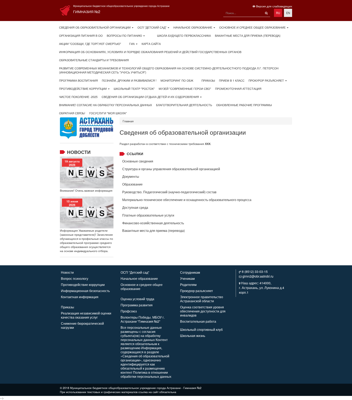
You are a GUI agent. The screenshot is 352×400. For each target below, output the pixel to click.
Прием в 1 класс (231, 80)
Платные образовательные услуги (148, 215)
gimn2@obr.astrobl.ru (257, 276)
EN (288, 13)
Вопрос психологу (74, 278)
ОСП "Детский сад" (152, 27)
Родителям (188, 284)
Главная (128, 121)
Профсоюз (129, 311)
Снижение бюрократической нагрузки (82, 325)
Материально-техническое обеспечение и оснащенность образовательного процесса (186, 199)
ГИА (132, 44)
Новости (79, 152)
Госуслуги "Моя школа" (108, 113)
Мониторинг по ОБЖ (177, 80)
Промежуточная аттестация (238, 89)
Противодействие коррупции (83, 89)
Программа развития (137, 305)
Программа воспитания (78, 80)
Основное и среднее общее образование (252, 27)
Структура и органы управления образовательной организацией (171, 169)
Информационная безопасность (85, 290)
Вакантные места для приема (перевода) (247, 35)
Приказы (208, 80)
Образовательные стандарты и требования (94, 60)
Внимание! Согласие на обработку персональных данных (105, 105)
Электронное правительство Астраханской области (201, 298)
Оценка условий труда (137, 299)
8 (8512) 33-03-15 (255, 271)
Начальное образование (193, 27)
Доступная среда (135, 207)
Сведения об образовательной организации (95, 27)
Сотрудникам (190, 272)
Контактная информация (79, 296)
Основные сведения (137, 161)
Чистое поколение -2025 (78, 97)
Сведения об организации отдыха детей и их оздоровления (151, 97)
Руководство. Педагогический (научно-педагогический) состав (169, 192)
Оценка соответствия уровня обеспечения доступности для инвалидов (203, 311)
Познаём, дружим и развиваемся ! (129, 80)
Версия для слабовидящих (273, 6)
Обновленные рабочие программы (244, 105)
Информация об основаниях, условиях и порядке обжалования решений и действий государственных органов (150, 52)
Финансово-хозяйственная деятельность (153, 223)
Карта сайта (151, 44)
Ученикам (187, 278)
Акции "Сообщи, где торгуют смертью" (90, 44)
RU (278, 13)
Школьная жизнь (192, 335)
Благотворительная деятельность (184, 105)
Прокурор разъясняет (267, 80)
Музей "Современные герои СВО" (185, 89)
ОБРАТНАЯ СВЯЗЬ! (72, 113)
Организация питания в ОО (81, 35)
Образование (132, 184)
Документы (130, 176)
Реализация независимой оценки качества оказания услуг (86, 315)
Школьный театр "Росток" (134, 89)
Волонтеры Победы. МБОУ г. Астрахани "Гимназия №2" (143, 319)
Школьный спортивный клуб (201, 329)
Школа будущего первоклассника (184, 35)
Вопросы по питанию (125, 35)
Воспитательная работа (198, 321)
